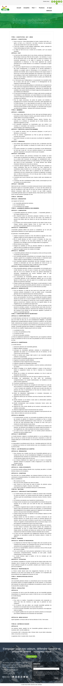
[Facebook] (52, 2)
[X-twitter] (59, 2)
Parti (33, 7)
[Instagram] (54, 2)
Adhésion (49, 10)
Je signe (49, 7)
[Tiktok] (57, 4)
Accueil (19, 7)
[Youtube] (61, 2)
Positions (41, 7)
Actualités (26, 7)
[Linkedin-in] (57, 2)
